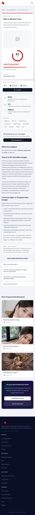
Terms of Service (5, 494)
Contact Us (4, 468)
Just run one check (17, 404)
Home (3, 10)
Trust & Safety (5, 479)
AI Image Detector (11, 10)
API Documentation (6, 457)
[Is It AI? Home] (3, 3)
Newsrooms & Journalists (7, 476)
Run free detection (16, 140)
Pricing (3, 449)
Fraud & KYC (4, 483)
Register (3, 505)
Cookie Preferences (6, 498)
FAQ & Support (5, 464)
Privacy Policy (5, 491)
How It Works (4, 442)
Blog (2, 460)
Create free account (17, 398)
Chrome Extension (6, 445)
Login (2, 501)
